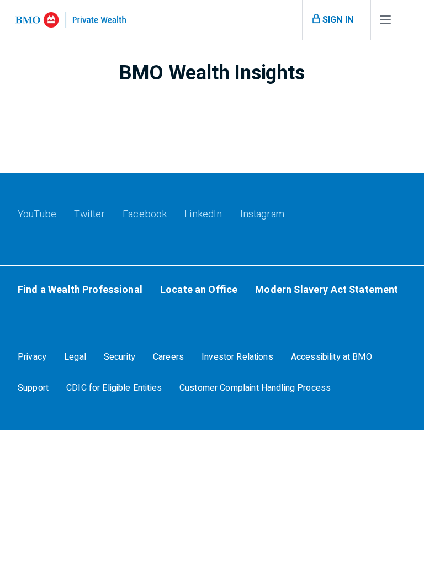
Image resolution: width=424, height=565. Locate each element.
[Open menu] (385, 22)
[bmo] (70, 20)
